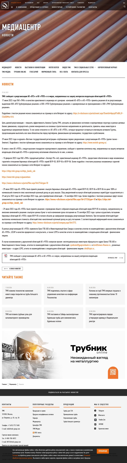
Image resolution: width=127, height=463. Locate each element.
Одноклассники (103, 429)
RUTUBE (101, 424)
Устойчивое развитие (75, 7)
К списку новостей (15, 269)
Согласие (15, 455)
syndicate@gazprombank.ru (80, 245)
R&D (38, 2)
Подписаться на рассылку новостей (63, 392)
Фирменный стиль (49, 72)
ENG (124, 3)
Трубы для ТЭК (68, 411)
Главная (4, 384)
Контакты (93, 7)
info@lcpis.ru (89, 249)
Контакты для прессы (80, 72)
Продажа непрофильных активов (43, 415)
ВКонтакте (101, 415)
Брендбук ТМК (37, 425)
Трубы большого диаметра (72, 422)
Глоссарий (33, 72)
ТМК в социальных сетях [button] (84, 68)
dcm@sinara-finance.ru (101, 245)
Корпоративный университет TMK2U (63, 2)
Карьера (45, 2)
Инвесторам (57, 7)
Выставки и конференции (35, 68)
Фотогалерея (54, 68)
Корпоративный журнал (107, 68)
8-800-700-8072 (10, 439)
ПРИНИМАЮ (103, 451)
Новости (18, 68)
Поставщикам (29, 2)
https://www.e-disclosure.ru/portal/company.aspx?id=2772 (54, 223)
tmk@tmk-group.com (13, 429)
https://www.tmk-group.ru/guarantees (16, 177)
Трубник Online (20, 72)
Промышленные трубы (70, 415)
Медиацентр (91, 2)
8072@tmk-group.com (14, 442)
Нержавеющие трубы (70, 418)
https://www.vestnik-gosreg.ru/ (94, 143)
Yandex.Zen (102, 420)
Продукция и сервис (39, 7)
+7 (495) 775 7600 (13, 425)
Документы (36, 436)
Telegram (101, 411)
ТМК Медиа (6, 72)
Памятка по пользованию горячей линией (15, 445)
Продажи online (16, 2)
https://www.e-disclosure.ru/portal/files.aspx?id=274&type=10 (25, 183)
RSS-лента (64, 72)
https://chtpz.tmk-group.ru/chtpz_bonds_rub (18, 171)
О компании (21, 7)
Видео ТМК (66, 68)
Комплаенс (81, 2)
